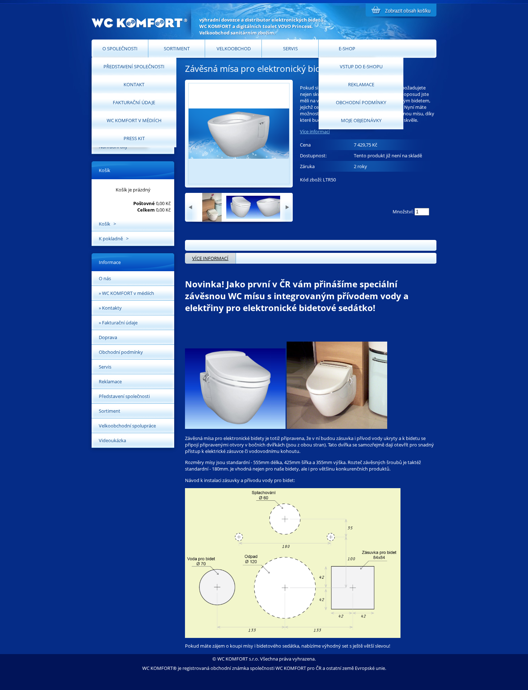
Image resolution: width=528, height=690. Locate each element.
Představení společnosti (134, 66)
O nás (105, 278)
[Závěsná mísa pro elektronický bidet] (240, 220)
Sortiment (177, 48)
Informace (110, 262)
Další (286, 207)
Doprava (108, 337)
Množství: (403, 211)
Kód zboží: (311, 179)
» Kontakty (110, 308)
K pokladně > (114, 238)
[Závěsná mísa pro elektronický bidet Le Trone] (212, 220)
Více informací (315, 131)
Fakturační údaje (134, 102)
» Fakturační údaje (118, 322)
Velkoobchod (234, 48)
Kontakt (134, 84)
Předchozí (191, 207)
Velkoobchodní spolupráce (127, 425)
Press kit (134, 138)
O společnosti (120, 48)
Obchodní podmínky (361, 102)
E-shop (347, 48)
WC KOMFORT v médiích (134, 120)
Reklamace (361, 84)
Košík (104, 170)
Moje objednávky (361, 120)
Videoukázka (112, 440)
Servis (290, 48)
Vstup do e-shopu (361, 66)
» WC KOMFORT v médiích (126, 293)
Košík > (107, 224)
